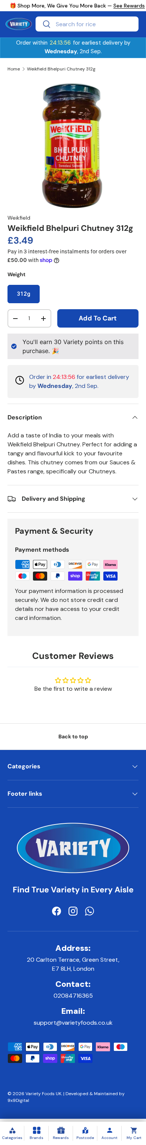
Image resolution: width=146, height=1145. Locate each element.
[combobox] (87, 23)
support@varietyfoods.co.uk (73, 1023)
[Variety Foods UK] (73, 827)
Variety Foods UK (43, 1094)
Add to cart (98, 318)
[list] (73, 145)
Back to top (73, 736)
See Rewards (129, 5)
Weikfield (18, 217)
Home (13, 69)
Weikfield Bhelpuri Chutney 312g (61, 69)
